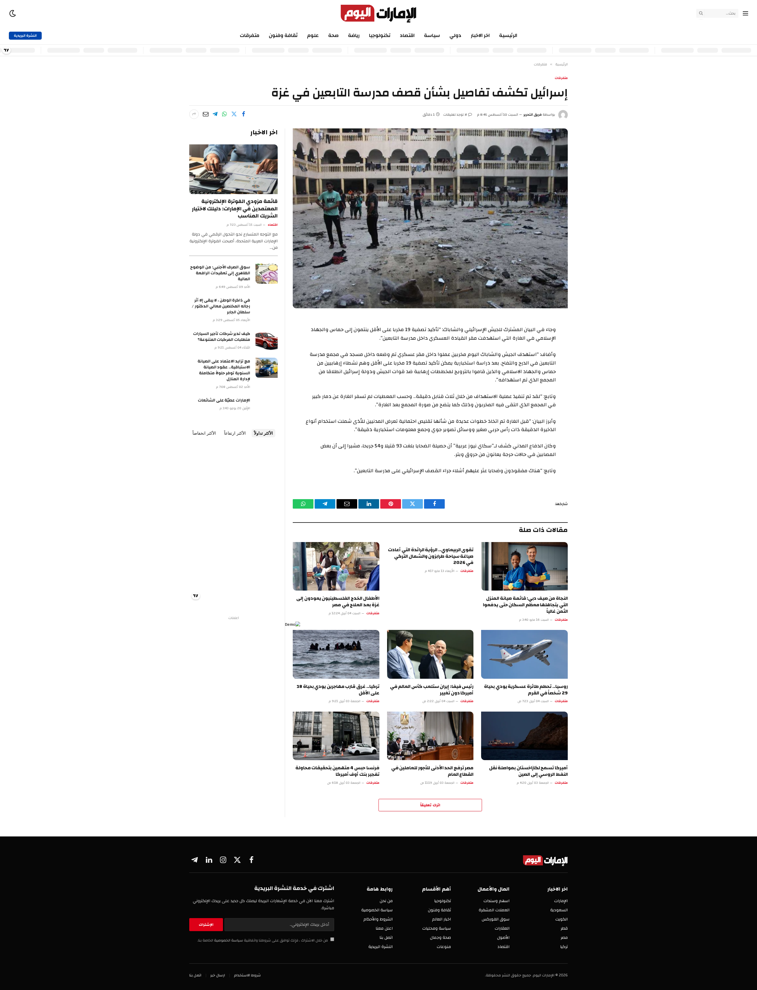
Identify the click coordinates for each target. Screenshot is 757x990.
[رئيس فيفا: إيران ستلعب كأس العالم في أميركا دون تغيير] (430, 654)
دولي (455, 35)
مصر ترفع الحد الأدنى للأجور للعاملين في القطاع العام (432, 771)
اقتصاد (407, 35)
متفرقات (249, 35)
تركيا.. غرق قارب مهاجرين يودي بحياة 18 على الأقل (338, 689)
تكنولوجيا (379, 35)
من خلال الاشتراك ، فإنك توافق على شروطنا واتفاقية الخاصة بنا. (263, 940)
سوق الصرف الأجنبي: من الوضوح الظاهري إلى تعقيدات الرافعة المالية (220, 273)
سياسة (432, 35)
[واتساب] (224, 114)
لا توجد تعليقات (455, 114)
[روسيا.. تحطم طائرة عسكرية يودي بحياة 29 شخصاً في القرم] (524, 654)
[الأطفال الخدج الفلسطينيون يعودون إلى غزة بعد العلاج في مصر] (336, 566)
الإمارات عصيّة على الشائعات (224, 400)
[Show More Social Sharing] (194, 114)
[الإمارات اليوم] (378, 13)
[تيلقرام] (215, 114)
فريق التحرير (532, 114)
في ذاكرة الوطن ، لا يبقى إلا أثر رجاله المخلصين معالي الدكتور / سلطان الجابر (221, 306)
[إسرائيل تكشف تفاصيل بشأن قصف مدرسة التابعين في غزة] (430, 218)
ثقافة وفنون (283, 35)
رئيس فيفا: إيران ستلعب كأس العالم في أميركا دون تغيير (432, 689)
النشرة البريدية (25, 35)
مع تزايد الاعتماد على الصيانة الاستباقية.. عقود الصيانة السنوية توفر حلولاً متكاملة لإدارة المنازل (224, 370)
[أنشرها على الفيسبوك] (243, 114)
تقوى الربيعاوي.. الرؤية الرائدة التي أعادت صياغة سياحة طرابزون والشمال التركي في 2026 (430, 556)
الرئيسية (508, 35)
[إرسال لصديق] (205, 114)
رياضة (354, 35)
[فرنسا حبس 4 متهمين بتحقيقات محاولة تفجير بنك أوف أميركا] (336, 736)
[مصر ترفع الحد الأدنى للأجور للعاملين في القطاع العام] (430, 736)
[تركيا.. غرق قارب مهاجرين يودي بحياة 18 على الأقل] (336, 654)
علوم (313, 35)
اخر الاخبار (480, 35)
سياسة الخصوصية (228, 940)
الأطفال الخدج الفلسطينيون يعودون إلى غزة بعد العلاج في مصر (337, 601)
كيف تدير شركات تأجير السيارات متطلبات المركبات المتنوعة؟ (221, 337)
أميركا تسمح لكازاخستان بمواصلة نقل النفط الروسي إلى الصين (528, 771)
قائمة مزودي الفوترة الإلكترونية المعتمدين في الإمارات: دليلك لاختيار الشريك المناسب (235, 209)
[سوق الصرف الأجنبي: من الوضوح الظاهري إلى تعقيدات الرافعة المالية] (266, 274)
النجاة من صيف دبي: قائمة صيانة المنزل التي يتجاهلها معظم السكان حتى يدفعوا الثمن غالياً (525, 605)
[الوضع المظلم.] (13, 13)
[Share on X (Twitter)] (233, 114)
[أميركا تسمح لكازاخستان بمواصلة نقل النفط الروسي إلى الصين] (524, 736)
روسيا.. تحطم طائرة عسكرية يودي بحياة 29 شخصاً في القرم (526, 689)
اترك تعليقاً (430, 805)
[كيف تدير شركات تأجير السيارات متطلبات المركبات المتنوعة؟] (266, 340)
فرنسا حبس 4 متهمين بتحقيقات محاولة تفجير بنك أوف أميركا (337, 771)
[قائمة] (745, 13)
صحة (333, 35)
